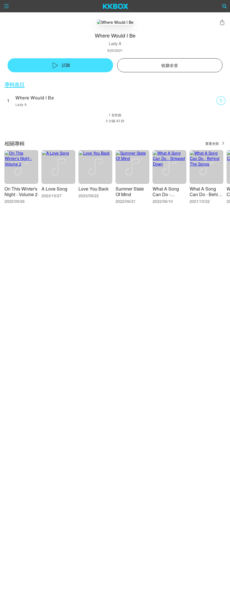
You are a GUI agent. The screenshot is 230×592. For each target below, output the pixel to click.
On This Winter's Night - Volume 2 (21, 191)
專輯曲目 (14, 84)
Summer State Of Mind (130, 191)
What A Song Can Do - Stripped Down (167, 194)
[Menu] (6, 6)
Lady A (115, 43)
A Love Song (54, 188)
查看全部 (212, 143)
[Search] (224, 6)
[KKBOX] (116, 6)
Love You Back (94, 188)
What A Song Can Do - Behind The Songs (206, 194)
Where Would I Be (34, 97)
